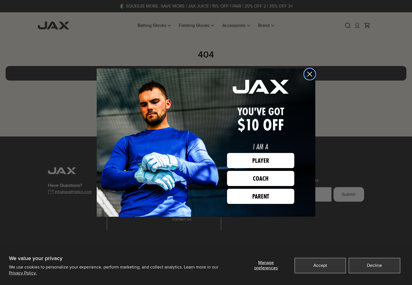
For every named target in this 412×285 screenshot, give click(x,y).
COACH (261, 178)
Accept (320, 265)
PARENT (260, 196)
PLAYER (260, 160)
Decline (374, 265)
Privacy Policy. (23, 273)
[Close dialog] (309, 74)
